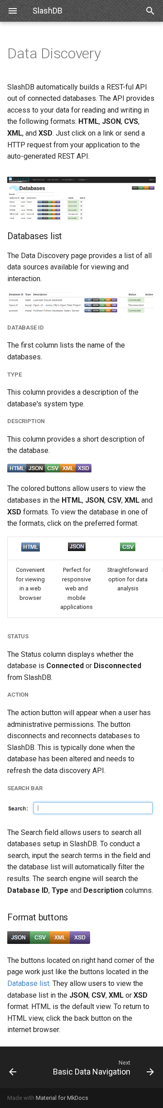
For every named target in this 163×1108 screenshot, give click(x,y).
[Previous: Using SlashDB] (22, 1067)
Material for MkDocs (62, 1097)
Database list (28, 983)
